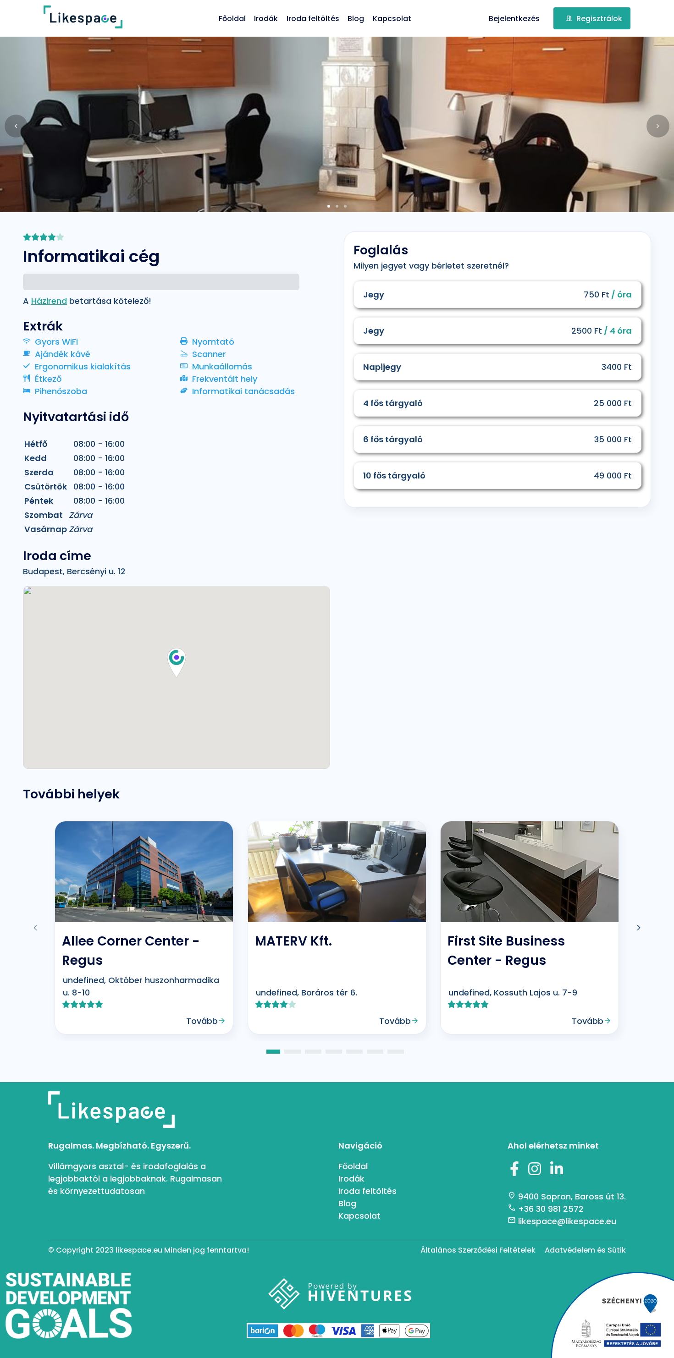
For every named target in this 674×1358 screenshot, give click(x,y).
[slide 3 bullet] (345, 205)
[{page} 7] (395, 1052)
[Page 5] (354, 1052)
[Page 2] (292, 1052)
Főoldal (232, 18)
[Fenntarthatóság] (69, 1311)
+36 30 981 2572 (551, 1209)
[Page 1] (273, 1052)
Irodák (266, 18)
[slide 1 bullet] (329, 205)
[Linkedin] (556, 1170)
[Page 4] (334, 1052)
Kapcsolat (392, 18)
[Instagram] (534, 1170)
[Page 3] (313, 1052)
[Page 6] (375, 1052)
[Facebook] (514, 1170)
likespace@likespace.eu (567, 1221)
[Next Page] (638, 927)
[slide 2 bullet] (337, 205)
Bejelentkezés (514, 18)
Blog (356, 18)
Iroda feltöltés (313, 18)
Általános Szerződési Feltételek (478, 1250)
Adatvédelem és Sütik (585, 1250)
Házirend (49, 301)
